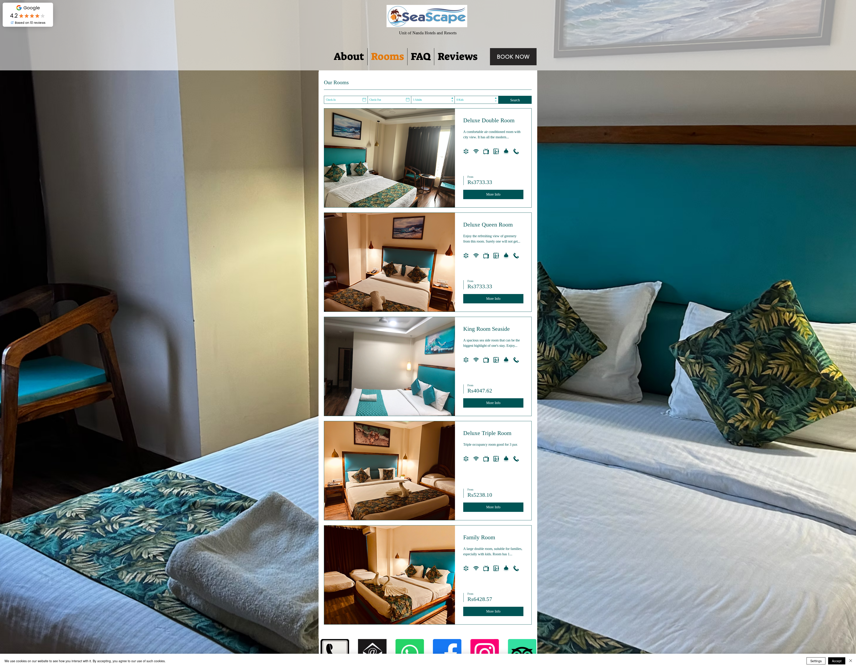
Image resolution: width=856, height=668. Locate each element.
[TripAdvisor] (522, 653)
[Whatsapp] (409, 653)
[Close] (850, 660)
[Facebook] (447, 653)
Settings (816, 661)
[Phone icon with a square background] (335, 653)
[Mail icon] (372, 653)
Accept (837, 661)
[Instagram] (484, 653)
